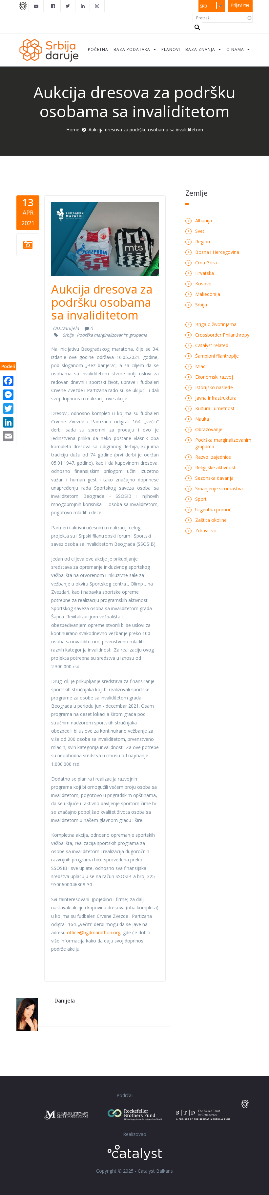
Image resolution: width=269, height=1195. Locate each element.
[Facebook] (8, 380)
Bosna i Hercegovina (217, 252)
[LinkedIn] (8, 422)
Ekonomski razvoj (214, 377)
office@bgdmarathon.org (93, 932)
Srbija (68, 335)
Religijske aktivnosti (216, 467)
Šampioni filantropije (217, 356)
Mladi (201, 366)
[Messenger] (8, 394)
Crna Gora (206, 262)
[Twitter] (8, 408)
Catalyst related (211, 345)
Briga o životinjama (216, 324)
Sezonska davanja (214, 478)
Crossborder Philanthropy (222, 335)
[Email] (8, 435)
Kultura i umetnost (215, 408)
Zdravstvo (206, 530)
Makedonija (207, 294)
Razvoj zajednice (213, 457)
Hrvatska (204, 273)
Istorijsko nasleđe (214, 387)
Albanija (203, 220)
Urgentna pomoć (213, 509)
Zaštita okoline (211, 520)
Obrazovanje (208, 429)
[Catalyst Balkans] (53, 6)
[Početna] (48, 50)
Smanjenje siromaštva (219, 488)
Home (72, 129)
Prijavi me (240, 5)
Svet (199, 231)
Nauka (202, 419)
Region (202, 241)
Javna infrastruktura (216, 398)
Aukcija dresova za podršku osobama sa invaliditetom (102, 302)
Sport (201, 499)
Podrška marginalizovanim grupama (112, 335)
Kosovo (203, 283)
